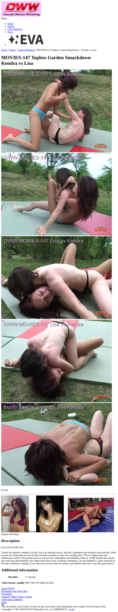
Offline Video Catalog (21, 596)
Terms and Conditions (12, 599)
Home (10, 23)
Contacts (5, 596)
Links (4, 602)
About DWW (7, 588)
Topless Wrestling (26, 50)
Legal (72, 609)
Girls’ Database (14, 29)
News (10, 32)
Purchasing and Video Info (14, 591)
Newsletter (6, 594)
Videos (10, 26)
